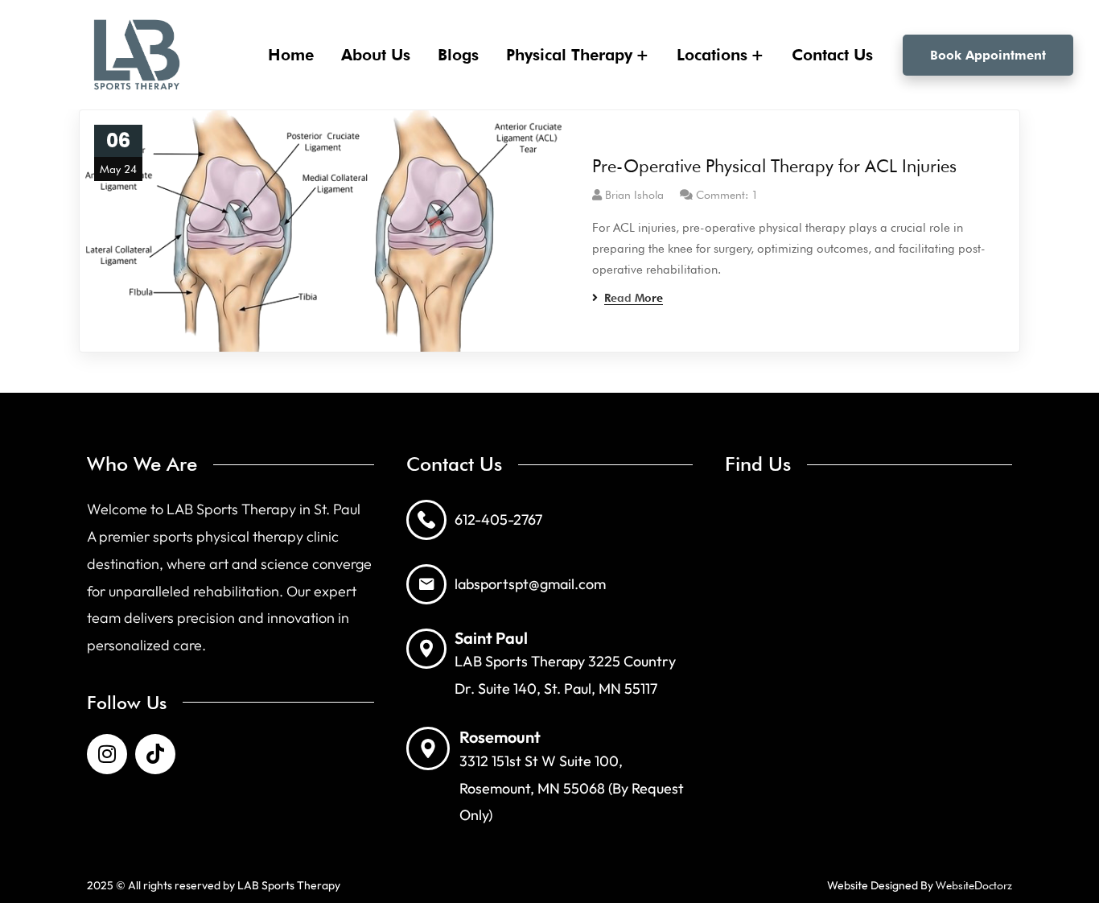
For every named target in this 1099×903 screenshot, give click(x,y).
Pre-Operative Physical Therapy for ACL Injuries (774, 165)
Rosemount (500, 737)
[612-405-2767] (426, 520)
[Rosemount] (428, 748)
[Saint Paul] (426, 649)
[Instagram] (107, 754)
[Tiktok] (155, 754)
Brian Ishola (634, 194)
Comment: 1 (727, 194)
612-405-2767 (498, 519)
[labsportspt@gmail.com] (426, 584)
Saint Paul (491, 638)
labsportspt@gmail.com (530, 584)
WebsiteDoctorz (974, 885)
